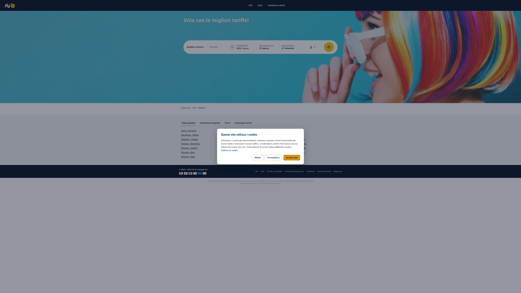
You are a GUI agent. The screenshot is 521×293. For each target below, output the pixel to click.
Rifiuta (258, 157)
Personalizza (273, 157)
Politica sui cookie (229, 150)
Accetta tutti (291, 157)
